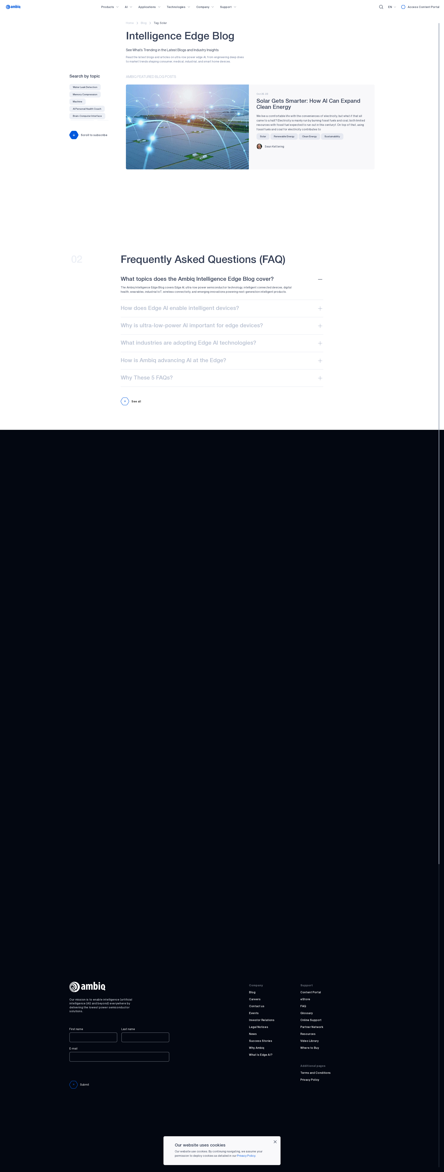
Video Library (309, 1041)
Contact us (256, 1006)
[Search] (381, 7)
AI (126, 7)
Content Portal (310, 992)
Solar (263, 136)
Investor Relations (262, 1020)
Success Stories (260, 1041)
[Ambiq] (13, 7)
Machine (77, 101)
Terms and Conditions (315, 1072)
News (253, 1034)
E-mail (73, 1048)
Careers (255, 999)
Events (254, 1013)
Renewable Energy (284, 136)
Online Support (311, 1020)
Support (226, 7)
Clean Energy (309, 136)
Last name (128, 1029)
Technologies (176, 7)
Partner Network (311, 1027)
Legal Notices (258, 1027)
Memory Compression (85, 94)
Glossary (306, 1013)
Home (130, 23)
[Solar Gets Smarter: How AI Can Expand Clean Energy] (187, 127)
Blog (144, 23)
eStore (305, 999)
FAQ (303, 1006)
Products (107, 7)
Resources (308, 1034)
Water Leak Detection (85, 87)
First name (76, 1029)
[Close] (275, 1142)
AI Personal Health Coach (87, 108)
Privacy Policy (309, 1079)
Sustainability (332, 136)
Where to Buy (309, 1047)
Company (202, 7)
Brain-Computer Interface (87, 115)
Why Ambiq (256, 1047)
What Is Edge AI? (260, 1054)
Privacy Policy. (246, 1155)
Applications (147, 7)
